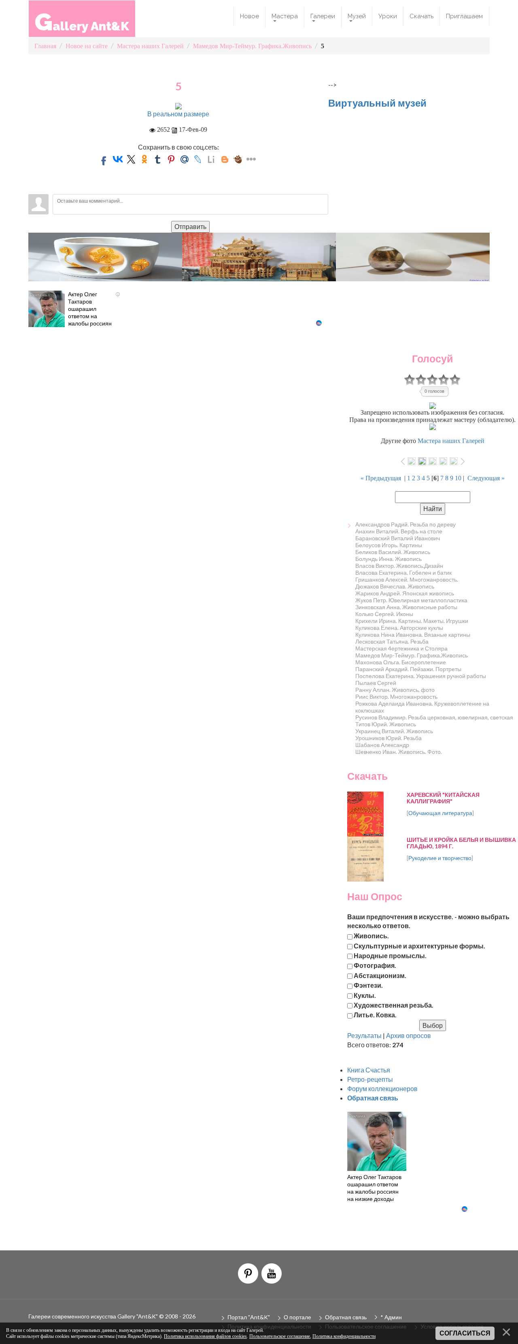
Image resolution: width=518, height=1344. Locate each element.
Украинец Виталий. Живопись (394, 731)
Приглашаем (464, 16)
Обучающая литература (440, 812)
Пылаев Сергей (375, 682)
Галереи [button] (322, 16)
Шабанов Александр (382, 744)
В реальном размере (178, 114)
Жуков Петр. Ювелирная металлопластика (411, 600)
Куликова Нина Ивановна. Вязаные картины (412, 634)
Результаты (364, 1035)
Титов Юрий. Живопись (385, 724)
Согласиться (464, 1333)
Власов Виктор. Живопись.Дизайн (399, 565)
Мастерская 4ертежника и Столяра (401, 648)
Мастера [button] (285, 16)
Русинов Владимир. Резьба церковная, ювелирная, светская (434, 717)
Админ (393, 1317)
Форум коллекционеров (382, 1088)
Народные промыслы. (390, 955)
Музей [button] (357, 16)
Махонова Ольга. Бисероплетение (400, 662)
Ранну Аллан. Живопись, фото (395, 689)
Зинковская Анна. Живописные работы (406, 607)
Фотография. (375, 965)
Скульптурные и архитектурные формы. (419, 945)
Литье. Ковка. (375, 1015)
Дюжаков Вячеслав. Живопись (394, 586)
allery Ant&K (82, 21)
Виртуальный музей (377, 103)
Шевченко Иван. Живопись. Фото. (398, 751)
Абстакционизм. (380, 975)
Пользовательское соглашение (279, 1336)
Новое (249, 16)
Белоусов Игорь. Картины (388, 544)
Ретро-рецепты (370, 1079)
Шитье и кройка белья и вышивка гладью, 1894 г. (461, 842)
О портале (297, 1317)
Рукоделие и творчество (439, 857)
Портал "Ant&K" (248, 1317)
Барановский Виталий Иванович (397, 538)
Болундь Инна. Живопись (388, 558)
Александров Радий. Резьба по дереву (405, 524)
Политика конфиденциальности (344, 1336)
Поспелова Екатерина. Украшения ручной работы (420, 675)
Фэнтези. (368, 985)
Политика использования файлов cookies (205, 1336)
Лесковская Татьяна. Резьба (392, 641)
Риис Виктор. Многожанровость (396, 696)
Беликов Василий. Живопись (392, 551)
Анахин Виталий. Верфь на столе (398, 531)
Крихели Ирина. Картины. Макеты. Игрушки (411, 620)
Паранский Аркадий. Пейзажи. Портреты (408, 669)
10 (458, 478)
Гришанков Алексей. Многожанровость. (406, 579)
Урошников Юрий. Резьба (388, 737)
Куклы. (365, 995)
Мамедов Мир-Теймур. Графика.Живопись (411, 655)
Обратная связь (346, 1317)
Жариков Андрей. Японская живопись (404, 593)
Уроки (387, 16)
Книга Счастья (368, 1070)
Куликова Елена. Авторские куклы (399, 627)
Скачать (421, 16)
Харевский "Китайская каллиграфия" (443, 797)
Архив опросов (408, 1035)
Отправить (190, 226)
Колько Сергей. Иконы (384, 613)
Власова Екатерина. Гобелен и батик (403, 572)
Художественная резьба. (393, 1004)
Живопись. (371, 936)
